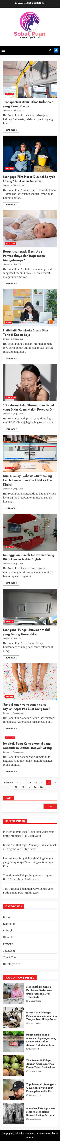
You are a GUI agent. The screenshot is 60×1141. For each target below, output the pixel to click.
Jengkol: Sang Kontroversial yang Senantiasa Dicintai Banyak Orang (27, 745)
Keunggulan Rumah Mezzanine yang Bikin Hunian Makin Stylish (28, 557)
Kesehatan (10, 243)
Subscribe (56, 50)
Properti (9, 547)
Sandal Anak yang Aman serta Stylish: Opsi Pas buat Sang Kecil (26, 706)
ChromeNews (44, 1133)
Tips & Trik (11, 397)
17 (42, 782)
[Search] (50, 50)
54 (35, 787)
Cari (8, 798)
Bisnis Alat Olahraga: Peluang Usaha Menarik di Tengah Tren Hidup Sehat (41, 1016)
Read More (11, 130)
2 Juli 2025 (19, 564)
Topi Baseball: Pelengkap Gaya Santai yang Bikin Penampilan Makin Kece (41, 1088)
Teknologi (10, 468)
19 (55, 782)
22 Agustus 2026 (35, 1023)
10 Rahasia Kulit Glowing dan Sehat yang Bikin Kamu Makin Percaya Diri (28, 407)
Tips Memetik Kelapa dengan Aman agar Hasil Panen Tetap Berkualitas (40, 1064)
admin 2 (8, 111)
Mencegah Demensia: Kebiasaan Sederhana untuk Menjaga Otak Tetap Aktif (39, 992)
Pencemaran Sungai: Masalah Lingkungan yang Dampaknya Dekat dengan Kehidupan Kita (28, 862)
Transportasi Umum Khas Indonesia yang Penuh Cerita (28, 104)
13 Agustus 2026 (34, 1071)
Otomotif (9, 94)
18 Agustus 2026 (34, 1049)
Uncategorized (11, 964)
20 (16, 787)
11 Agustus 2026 (34, 1095)
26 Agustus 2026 (35, 1001)
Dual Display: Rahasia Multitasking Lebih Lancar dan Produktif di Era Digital (27, 480)
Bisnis (8, 322)
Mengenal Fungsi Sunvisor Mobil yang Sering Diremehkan (26, 632)
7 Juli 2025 (19, 414)
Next (42, 787)
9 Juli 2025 (19, 264)
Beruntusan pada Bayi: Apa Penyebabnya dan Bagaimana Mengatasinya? (24, 255)
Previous (8, 782)
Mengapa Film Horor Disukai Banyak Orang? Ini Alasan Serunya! (29, 179)
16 (36, 782)
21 (22, 787)
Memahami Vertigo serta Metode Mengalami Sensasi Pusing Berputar (40, 1112)
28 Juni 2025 (19, 713)
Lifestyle (9, 168)
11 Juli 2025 (19, 111)
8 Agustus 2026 (34, 1119)
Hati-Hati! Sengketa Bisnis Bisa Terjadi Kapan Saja (25, 332)
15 (29, 782)
